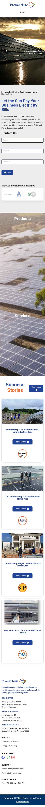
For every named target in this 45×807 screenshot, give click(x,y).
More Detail (21, 442)
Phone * (6, 161)
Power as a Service (10, 741)
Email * (6, 151)
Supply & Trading (10, 746)
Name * (6, 140)
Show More (36, 387)
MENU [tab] (22, 12)
